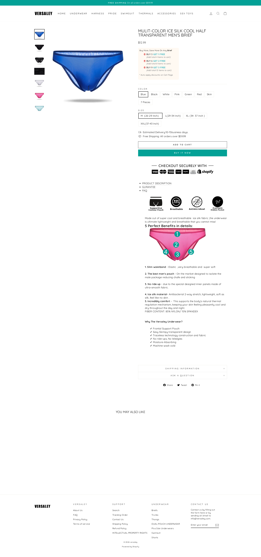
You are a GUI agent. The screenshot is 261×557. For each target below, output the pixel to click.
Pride (112, 13)
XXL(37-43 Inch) (150, 123)
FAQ (144, 190)
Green (188, 94)
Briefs (155, 510)
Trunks (155, 515)
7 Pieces (145, 102)
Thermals (146, 13)
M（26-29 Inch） (150, 115)
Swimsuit (128, 13)
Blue (143, 94)
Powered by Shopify (130, 546)
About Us (77, 510)
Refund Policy (119, 528)
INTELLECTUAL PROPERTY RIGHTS (129, 533)
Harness (97, 13)
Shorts (155, 537)
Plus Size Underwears (163, 528)
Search (116, 510)
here (202, 512)
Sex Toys (186, 13)
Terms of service (81, 524)
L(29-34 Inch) (173, 115)
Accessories (166, 13)
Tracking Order (120, 515)
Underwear (78, 13)
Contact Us (118, 519)
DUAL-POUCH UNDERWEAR (166, 524)
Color (143, 89)
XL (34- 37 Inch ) (195, 115)
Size (141, 110)
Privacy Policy (80, 519)
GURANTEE (149, 187)
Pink (177, 94)
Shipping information (182, 368)
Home (62, 13)
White (166, 94)
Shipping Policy (120, 524)
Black (154, 94)
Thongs (155, 519)
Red (199, 94)
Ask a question (182, 375)
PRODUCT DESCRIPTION (157, 183)
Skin (209, 94)
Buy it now (182, 153)
